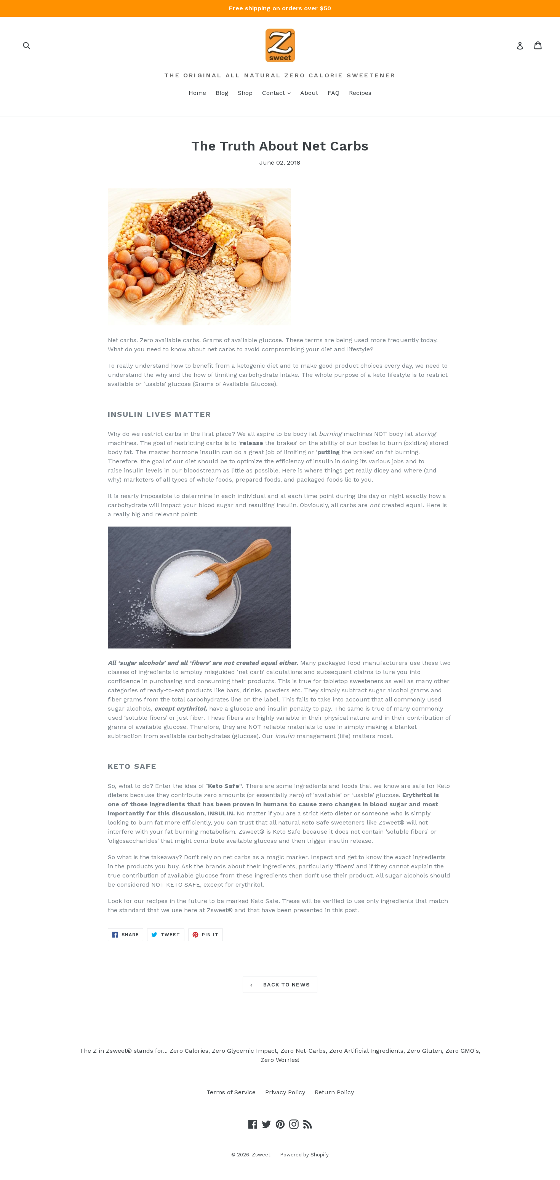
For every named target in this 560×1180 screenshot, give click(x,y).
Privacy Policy (285, 1092)
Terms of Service (231, 1092)
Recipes (360, 92)
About (309, 92)
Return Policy (334, 1092)
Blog (222, 92)
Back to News (285, 984)
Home (197, 92)
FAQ (333, 92)
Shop (245, 92)
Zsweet (261, 1155)
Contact (274, 92)
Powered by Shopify (304, 1155)
